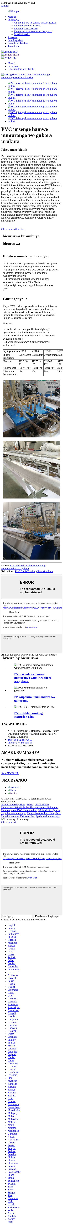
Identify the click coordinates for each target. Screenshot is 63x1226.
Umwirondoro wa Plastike (27, 25)
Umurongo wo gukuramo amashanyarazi (35, 22)
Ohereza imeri (8, 822)
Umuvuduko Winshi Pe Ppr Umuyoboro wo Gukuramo (29, 807)
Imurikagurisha (15, 40)
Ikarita (30, 804)
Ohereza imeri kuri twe (13, 229)
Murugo (12, 16)
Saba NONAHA (10, 773)
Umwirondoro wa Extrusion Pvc (18, 816)
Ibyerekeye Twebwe (18, 43)
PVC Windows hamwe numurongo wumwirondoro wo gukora (23, 567)
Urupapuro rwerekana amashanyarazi (33, 31)
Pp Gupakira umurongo (48, 816)
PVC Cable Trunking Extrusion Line (34, 571)
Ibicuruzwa (13, 19)
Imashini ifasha (22, 34)
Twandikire (13, 46)
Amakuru (12, 37)
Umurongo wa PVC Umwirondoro (19, 810)
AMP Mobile (42, 804)
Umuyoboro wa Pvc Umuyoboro (44, 813)
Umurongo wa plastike (25, 28)
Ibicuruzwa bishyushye (13, 804)
